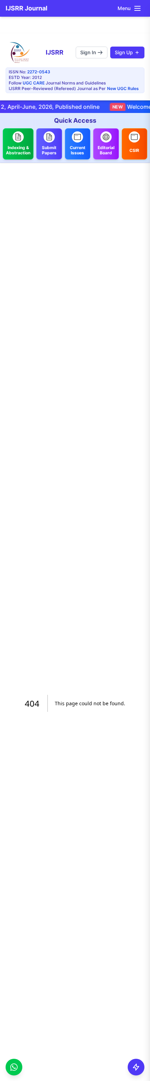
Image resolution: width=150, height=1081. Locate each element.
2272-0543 (38, 71)
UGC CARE (34, 83)
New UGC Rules (123, 88)
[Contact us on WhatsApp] (14, 1066)
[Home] (19, 52)
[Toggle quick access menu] (136, 1067)
